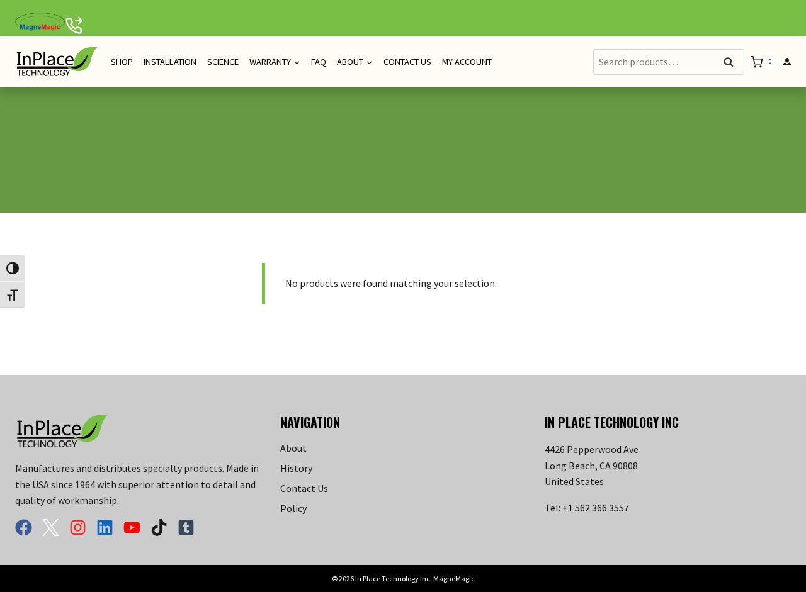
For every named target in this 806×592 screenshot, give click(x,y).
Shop (122, 61)
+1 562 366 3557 (595, 507)
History (296, 468)
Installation (170, 61)
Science (223, 61)
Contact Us (407, 61)
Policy (293, 508)
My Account (467, 61)
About (293, 448)
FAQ (318, 61)
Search (732, 62)
